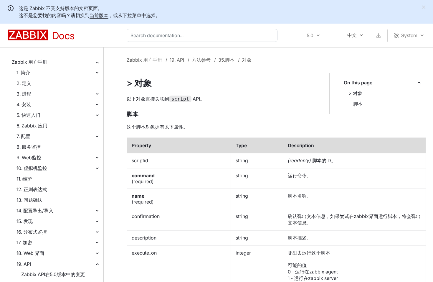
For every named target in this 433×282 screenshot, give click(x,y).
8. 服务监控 (28, 147)
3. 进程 (23, 94)
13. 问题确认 (29, 200)
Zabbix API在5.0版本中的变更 (53, 274)
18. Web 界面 (30, 253)
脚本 (358, 104)
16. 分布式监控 (31, 232)
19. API (23, 264)
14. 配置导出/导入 (34, 211)
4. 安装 (23, 104)
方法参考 (201, 60)
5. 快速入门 (28, 115)
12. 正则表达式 (31, 189)
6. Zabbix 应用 (31, 126)
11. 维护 (24, 179)
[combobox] (203, 35)
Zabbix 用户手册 (29, 62)
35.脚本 (226, 60)
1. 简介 (23, 73)
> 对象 (355, 93)
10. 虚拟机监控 (31, 168)
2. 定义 (23, 83)
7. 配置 (23, 136)
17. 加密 (24, 242)
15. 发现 (24, 221)
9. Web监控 (28, 157)
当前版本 (99, 15)
